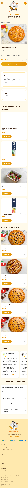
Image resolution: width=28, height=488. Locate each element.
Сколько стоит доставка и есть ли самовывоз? (14, 404)
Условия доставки (5, 67)
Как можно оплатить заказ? (14, 398)
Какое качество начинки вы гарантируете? (14, 392)
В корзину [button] (7, 136)
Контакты (3, 468)
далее (13, 374)
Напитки (3, 454)
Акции (2, 456)
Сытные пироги (4, 447)
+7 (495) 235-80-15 (14, 14)
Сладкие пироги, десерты (7, 449)
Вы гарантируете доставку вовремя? (14, 387)
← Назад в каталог (5, 22)
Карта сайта (4, 470)
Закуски (3, 452)
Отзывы (3, 465)
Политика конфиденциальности (6, 485)
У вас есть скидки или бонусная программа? (14, 410)
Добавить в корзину (14, 64)
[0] (23, 2)
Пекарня (3, 463)
